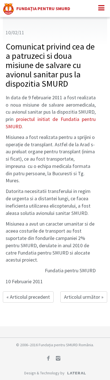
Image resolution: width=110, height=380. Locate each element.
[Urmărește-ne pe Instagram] (60, 358)
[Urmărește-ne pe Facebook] (50, 358)
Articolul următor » (84, 297)
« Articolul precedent (28, 297)
